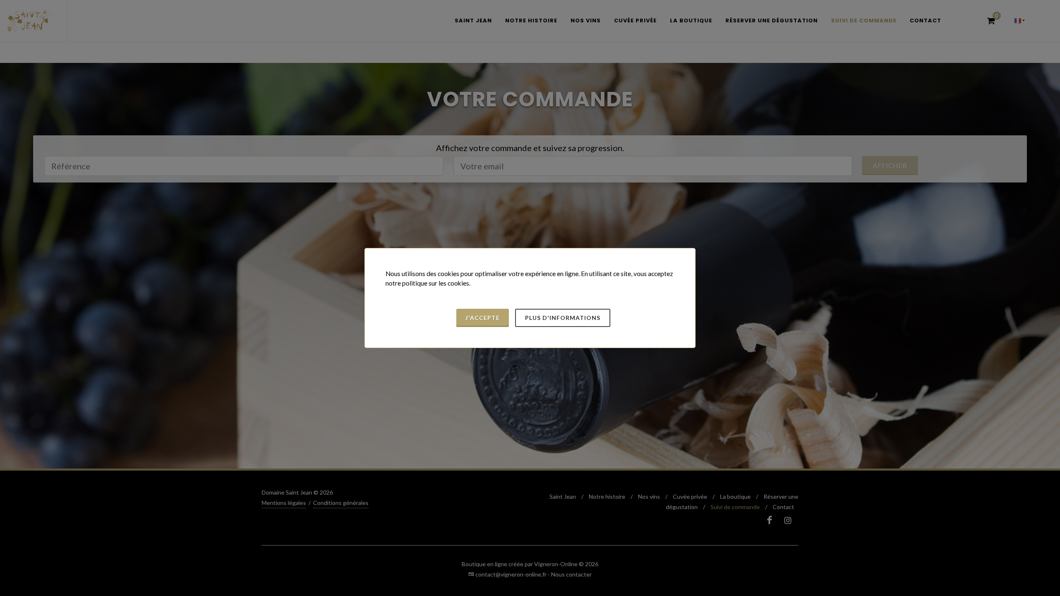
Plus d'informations (562, 317)
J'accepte (482, 317)
